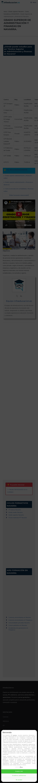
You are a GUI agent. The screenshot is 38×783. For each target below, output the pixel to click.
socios (15, 735)
